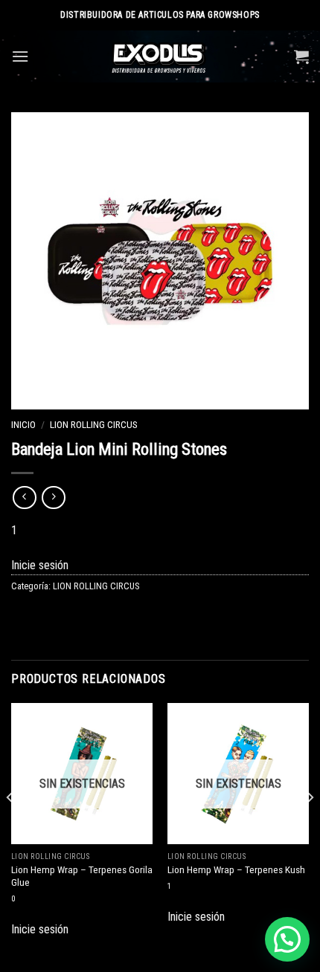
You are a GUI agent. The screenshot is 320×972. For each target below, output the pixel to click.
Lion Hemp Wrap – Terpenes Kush (236, 869)
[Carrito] (301, 56)
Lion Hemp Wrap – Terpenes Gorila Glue (82, 876)
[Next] (309, 827)
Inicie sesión (39, 565)
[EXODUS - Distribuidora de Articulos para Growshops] (160, 56)
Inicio (23, 424)
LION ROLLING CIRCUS (94, 424)
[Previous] (10, 827)
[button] (287, 939)
